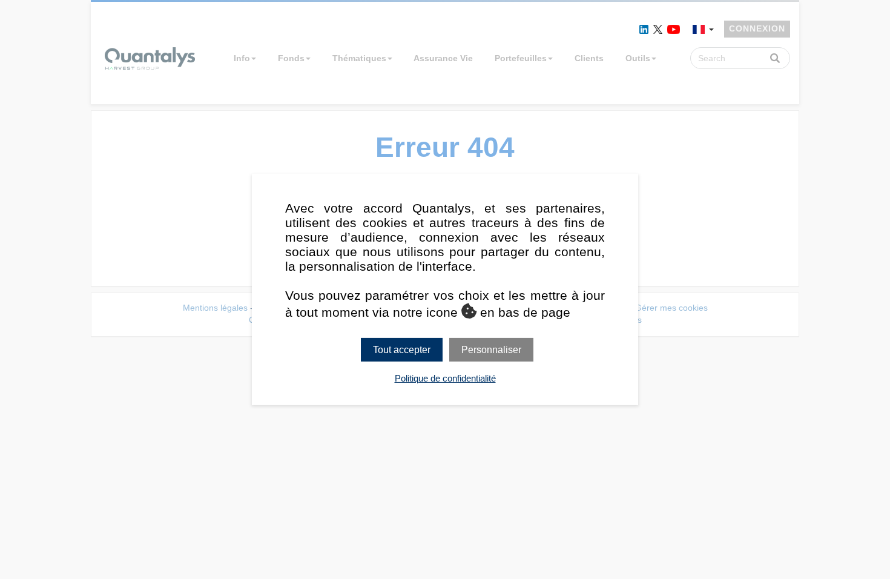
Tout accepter (401, 350)
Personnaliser (491, 350)
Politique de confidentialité (445, 378)
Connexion (757, 28)
